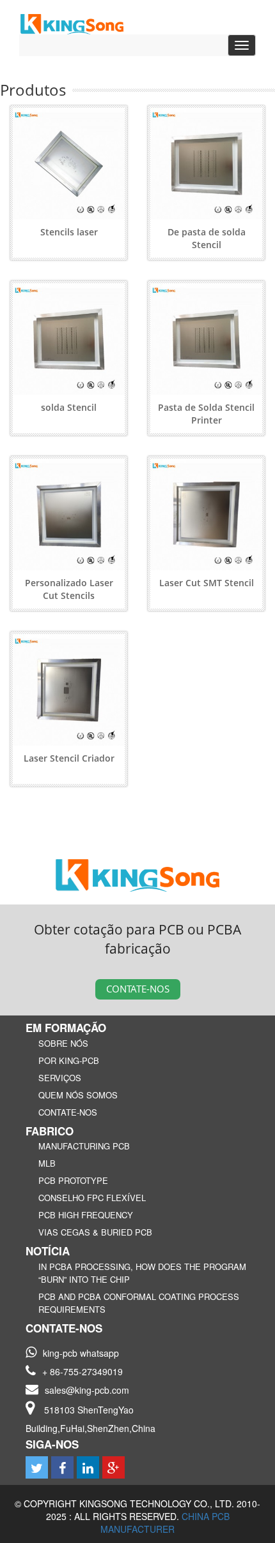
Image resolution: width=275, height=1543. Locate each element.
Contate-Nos (137, 988)
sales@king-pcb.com (87, 1390)
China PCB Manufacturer (165, 1522)
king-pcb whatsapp (81, 1353)
